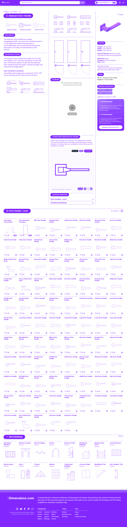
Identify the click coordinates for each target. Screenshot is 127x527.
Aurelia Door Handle (38, 240)
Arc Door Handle (115, 220)
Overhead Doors (115, 443)
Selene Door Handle (53, 377)
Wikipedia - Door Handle (105, 79)
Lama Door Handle (25, 318)
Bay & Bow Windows (7, 444)
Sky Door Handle (115, 376)
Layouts (46, 516)
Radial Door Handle (10, 376)
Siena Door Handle (101, 376)
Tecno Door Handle (38, 396)
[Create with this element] (122, 14)
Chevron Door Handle (69, 260)
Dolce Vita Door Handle (84, 279)
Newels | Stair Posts (99, 444)
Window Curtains (25, 443)
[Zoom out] (78, 189)
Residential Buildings (105, 93)
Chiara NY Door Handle (100, 260)
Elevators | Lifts (69, 443)
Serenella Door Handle (69, 377)
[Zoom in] (81, 189)
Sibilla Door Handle (85, 376)
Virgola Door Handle (38, 416)
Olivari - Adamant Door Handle (107, 78)
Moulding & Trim (100, 464)
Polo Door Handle (115, 357)
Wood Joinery (8, 464)
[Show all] (85, 189)
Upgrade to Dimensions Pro (110, 127)
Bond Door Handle (40, 259)
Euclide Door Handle (8, 299)
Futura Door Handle (68, 299)
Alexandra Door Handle (100, 221)
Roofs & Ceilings (39, 443)
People (40, 512)
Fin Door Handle (39, 298)
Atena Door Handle (25, 240)
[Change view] (91, 189)
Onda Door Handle (10, 357)
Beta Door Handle (85, 240)
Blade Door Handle (116, 240)
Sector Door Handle (38, 377)
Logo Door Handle (85, 318)
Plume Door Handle (101, 357)
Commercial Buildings (68, 465)
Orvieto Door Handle (38, 357)
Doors (21, 464)
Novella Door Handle (99, 338)
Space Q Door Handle (8, 396)
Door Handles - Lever (16, 12)
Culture (53, 518)
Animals (40, 514)
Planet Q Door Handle (84, 357)
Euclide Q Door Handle (24, 299)
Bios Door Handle (100, 240)
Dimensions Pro (67, 514)
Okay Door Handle (116, 337)
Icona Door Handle (116, 298)
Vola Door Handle (55, 415)
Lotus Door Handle (101, 318)
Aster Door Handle (10, 240)
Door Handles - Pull (116, 464)
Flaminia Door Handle (53, 299)
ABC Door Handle (40, 220)
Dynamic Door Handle (99, 279)
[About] (119, 2)
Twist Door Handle (10, 415)
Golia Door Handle (101, 298)
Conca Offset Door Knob (25, 279)
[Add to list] (120, 14)
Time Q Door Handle (68, 396)
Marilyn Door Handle (38, 338)
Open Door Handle (25, 357)
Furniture (47, 512)
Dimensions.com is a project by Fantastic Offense (22, 512)
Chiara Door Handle (83, 260)
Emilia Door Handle (116, 279)
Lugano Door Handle (8, 338)
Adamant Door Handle (54, 221)
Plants (39, 516)
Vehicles (54, 512)
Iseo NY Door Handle (8, 318)
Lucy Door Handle (116, 318)
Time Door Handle (55, 396)
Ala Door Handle (84, 220)
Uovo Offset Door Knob (25, 416)
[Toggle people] (88, 189)
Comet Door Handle (8, 279)
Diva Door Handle (70, 279)
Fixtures (46, 514)
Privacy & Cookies (80, 516)
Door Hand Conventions (8, 221)
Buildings (6, 12)
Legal (76, 514)
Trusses (37, 464)
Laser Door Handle (40, 318)
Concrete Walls (84, 464)
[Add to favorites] (118, 14)
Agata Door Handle (70, 220)
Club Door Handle (116, 259)
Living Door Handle (70, 318)
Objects (40, 518)
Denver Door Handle (38, 279)
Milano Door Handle (53, 338)
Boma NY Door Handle (24, 260)
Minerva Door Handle (69, 338)
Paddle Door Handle (53, 357)
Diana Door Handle (55, 279)
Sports (53, 514)
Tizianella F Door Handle (85, 396)
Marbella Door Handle (24, 338)
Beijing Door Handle (68, 240)
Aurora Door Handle (53, 240)
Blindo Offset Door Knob (10, 260)
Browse (64, 512)
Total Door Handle (101, 396)
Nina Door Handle (85, 337)
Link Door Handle (55, 318)
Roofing (51, 464)
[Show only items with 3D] (122, 211)
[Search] (82, 2)
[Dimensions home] (6, 3)
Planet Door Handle (70, 357)
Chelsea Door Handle (53, 260)
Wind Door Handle (70, 415)
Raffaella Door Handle (24, 377)
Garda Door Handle (85, 298)
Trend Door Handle (116, 396)
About (77, 512)
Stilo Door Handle (25, 396)
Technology (55, 516)
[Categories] (123, 2)
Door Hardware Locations (13, 71)
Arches (51, 443)
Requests (65, 516)
